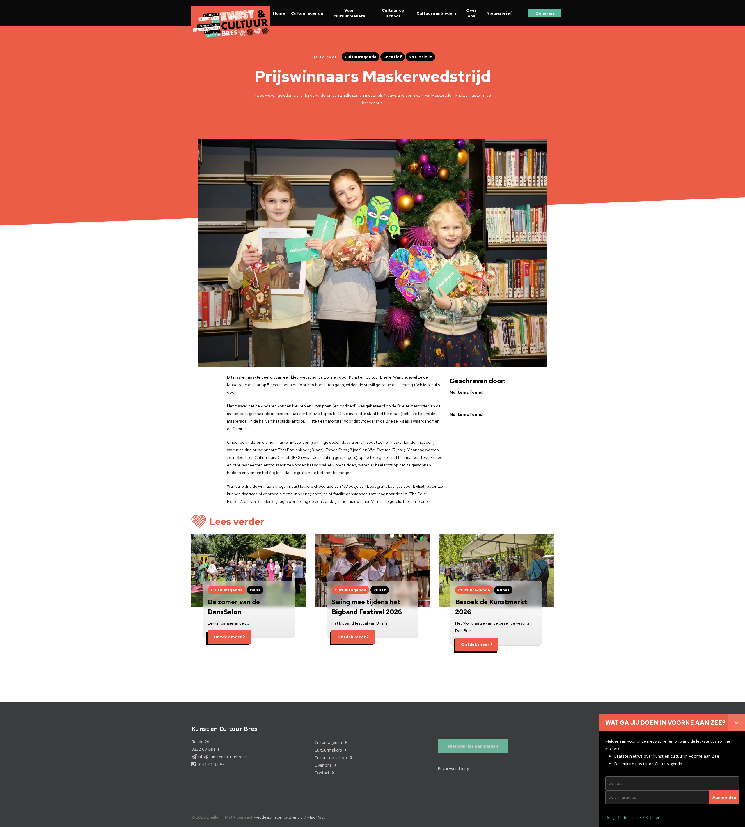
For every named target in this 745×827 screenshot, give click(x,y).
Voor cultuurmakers (349, 13)
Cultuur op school (393, 13)
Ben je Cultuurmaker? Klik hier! (632, 817)
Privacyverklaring (453, 768)
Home (279, 13)
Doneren (544, 13)
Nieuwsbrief (499, 13)
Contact (323, 772)
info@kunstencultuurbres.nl (222, 756)
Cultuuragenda (307, 13)
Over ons (471, 13)
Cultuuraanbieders (436, 13)
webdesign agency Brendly (279, 817)
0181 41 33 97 (210, 764)
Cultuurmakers (329, 750)
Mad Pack (316, 817)
